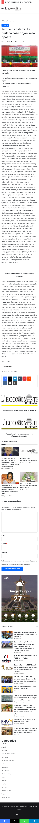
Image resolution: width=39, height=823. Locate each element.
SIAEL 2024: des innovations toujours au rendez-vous (28, 485)
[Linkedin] (15, 379)
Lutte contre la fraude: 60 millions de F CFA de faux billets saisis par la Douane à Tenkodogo (25, 698)
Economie (5, 767)
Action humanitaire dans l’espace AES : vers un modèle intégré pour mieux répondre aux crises (25, 731)
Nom (4, 535)
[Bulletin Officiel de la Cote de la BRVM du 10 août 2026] (7, 722)
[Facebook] (5, 379)
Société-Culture (6, 790)
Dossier (4, 764)
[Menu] (3, 9)
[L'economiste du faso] (13, 8)
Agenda (4, 747)
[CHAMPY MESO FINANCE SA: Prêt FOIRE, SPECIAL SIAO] (7, 659)
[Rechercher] (37, 9)
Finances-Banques (7, 774)
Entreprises (5, 770)
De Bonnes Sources (8, 760)
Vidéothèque (6, 797)
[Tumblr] (20, 379)
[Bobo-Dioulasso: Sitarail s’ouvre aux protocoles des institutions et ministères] (7, 635)
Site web (4, 552)
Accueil (5, 21)
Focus (3, 777)
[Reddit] (29, 379)
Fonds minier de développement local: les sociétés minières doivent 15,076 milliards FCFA (10, 489)
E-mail (4, 544)
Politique (4, 780)
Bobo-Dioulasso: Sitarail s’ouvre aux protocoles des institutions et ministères (25, 634)
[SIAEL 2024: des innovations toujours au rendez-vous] (29, 477)
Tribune (4, 794)
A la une (11, 21)
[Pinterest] (24, 379)
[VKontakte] (5, 383)
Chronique (5, 757)
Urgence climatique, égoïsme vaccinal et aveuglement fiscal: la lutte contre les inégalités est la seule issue (10, 462)
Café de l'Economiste (8, 754)
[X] (10, 379)
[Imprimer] (15, 383)
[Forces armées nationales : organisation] (29, 451)
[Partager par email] (10, 383)
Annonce (4, 750)
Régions (4, 787)
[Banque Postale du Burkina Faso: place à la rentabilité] (7, 689)
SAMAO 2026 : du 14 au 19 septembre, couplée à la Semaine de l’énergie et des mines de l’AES (25, 679)
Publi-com (5, 784)
